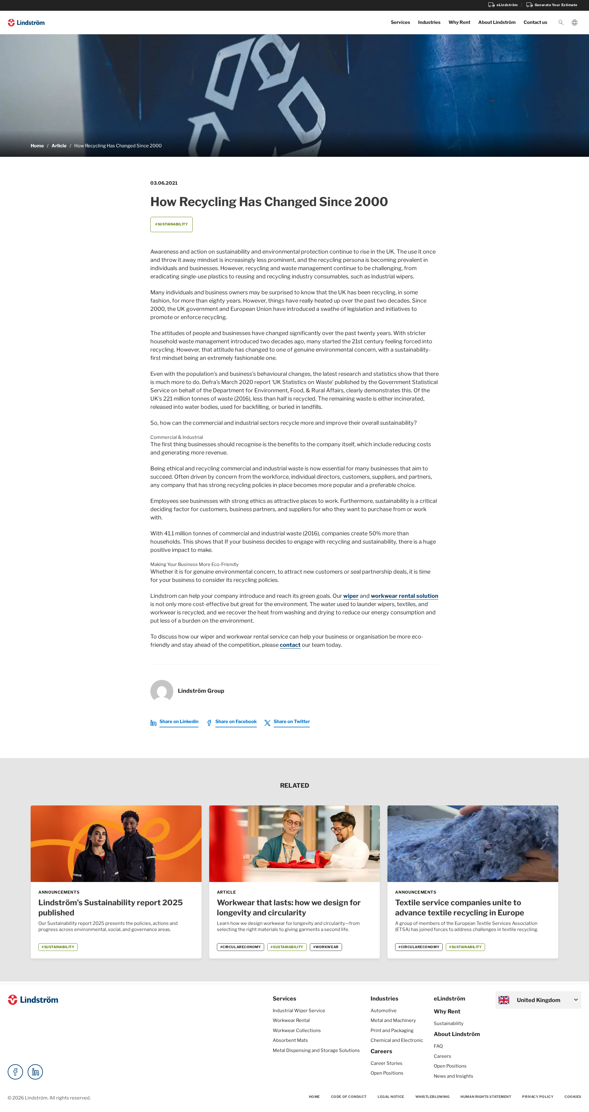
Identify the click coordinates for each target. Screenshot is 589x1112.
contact (290, 645)
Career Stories (386, 1063)
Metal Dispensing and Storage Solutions (316, 1050)
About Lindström (497, 22)
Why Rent (459, 22)
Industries (429, 22)
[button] (561, 22)
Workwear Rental (291, 1020)
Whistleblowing (432, 1097)
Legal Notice (391, 1097)
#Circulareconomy (240, 947)
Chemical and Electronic (397, 1040)
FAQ (438, 1046)
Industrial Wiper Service (299, 1010)
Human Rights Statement (485, 1097)
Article (59, 146)
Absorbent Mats (290, 1040)
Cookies (572, 1097)
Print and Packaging (392, 1030)
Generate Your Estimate (551, 5)
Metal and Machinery (393, 1020)
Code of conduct (349, 1097)
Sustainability (449, 1023)
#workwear (326, 947)
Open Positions (387, 1073)
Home (37, 146)
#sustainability (171, 224)
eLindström (503, 5)
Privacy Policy (537, 1097)
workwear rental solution (404, 596)
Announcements (58, 892)
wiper (351, 596)
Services (400, 22)
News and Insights (453, 1076)
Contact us (535, 22)
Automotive (384, 1010)
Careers (381, 1051)
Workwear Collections (297, 1030)
